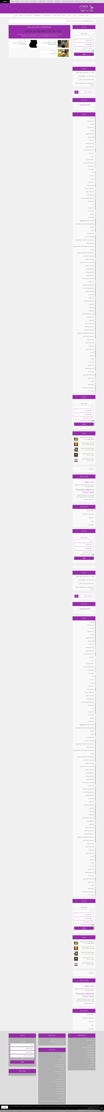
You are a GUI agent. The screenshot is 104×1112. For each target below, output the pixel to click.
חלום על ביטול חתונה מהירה (88, 514)
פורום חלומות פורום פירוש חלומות (86, 79)
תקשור (27, 1)
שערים (92, 521)
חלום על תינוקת (90, 510)
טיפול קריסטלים (47, 15)
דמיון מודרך (17, 1)
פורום (84, 1)
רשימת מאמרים (78, 1)
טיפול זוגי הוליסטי (60, 1091)
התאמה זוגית (61, 1054)
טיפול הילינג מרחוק (60, 1086)
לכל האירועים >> (84, 105)
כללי (52, 50)
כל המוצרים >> (90, 469)
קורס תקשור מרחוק (60, 1084)
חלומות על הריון (53, 53)
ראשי (87, 15)
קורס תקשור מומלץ (60, 1064)
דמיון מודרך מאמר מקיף (59, 1071)
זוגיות (69, 15)
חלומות (63, 15)
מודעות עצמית (37, 15)
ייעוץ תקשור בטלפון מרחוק (58, 1081)
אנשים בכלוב (91, 525)
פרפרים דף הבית (84, 21)
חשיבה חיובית (57, 15)
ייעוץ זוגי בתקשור (60, 1079)
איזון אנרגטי (61, 1076)
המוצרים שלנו (57, 1)
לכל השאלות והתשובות (89, 499)
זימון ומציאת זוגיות (60, 1093)
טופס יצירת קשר (33, 1)
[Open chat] (101, 1108)
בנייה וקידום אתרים (81, 1110)
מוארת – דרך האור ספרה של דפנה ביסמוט (85, 72)
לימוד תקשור (61, 1062)
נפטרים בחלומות (47, 50)
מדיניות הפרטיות (91, 1108)
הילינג (22, 1)
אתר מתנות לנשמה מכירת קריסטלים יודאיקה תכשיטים (52, 1101)
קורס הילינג (61, 1069)
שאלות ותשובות (50, 1)
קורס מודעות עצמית (60, 1089)
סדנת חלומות (50, 41)
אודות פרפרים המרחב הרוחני (67, 1)
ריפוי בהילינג (61, 1074)
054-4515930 (52, 1041)
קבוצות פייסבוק (42, 1)
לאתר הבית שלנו (90, 1)
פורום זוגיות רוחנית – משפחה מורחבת (86, 76)
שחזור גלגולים (11, 1)
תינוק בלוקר (91, 517)
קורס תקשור (61, 1059)
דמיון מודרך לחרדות (60, 1066)
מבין (5, 1107)
